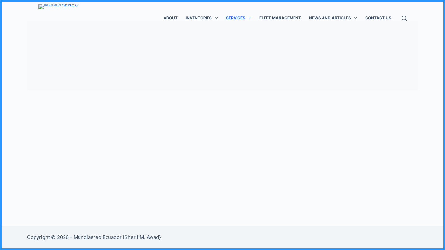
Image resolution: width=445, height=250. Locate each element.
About (171, 17)
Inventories (199, 17)
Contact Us (378, 17)
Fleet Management (280, 17)
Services (235, 17)
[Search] (404, 18)
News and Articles (330, 17)
